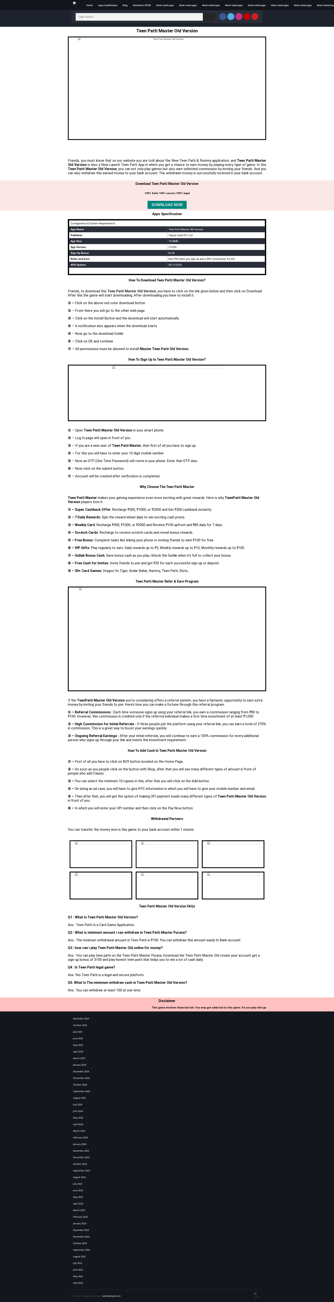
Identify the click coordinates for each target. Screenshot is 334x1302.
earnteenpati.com (111, 1295)
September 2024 (81, 1091)
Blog (125, 5)
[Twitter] (230, 16)
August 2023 (79, 1177)
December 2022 (81, 1230)
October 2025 (80, 1025)
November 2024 (81, 1078)
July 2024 (77, 1104)
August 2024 (79, 1097)
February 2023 (80, 1216)
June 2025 (78, 1038)
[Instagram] (238, 16)
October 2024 (80, 1084)
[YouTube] (246, 16)
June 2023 (78, 1190)
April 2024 (78, 1124)
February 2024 (80, 1137)
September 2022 (81, 1249)
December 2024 (81, 1071)
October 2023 (80, 1163)
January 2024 (79, 1144)
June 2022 (78, 1269)
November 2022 (81, 1236)
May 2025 (78, 1045)
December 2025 (81, 1018)
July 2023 (77, 1183)
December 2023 (81, 1150)
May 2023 (78, 1197)
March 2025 (79, 1058)
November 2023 (81, 1157)
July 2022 (77, 1263)
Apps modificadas (107, 5)
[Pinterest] (254, 16)
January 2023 (79, 1223)
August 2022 (79, 1256)
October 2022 (80, 1243)
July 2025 (77, 1031)
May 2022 (78, 1276)
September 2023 (81, 1170)
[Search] (209, 17)
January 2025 (79, 1064)
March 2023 (79, 1210)
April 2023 (78, 1203)
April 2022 (78, 1282)
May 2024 (78, 1117)
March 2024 (79, 1130)
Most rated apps (165, 5)
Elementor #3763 (142, 5)
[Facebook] (222, 16)
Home (89, 5)
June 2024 (78, 1111)
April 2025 (78, 1051)
